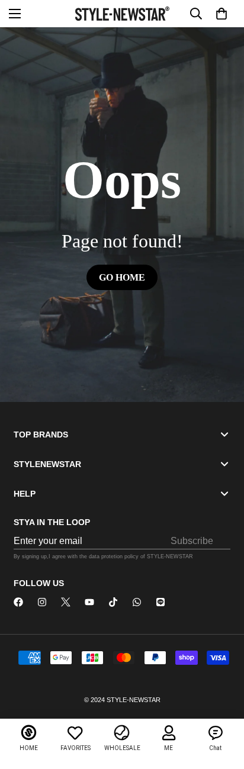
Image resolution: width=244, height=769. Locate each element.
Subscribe (192, 541)
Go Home (122, 277)
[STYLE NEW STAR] (122, 13)
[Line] (160, 602)
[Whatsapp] (137, 602)
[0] (221, 13)
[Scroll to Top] (223, 706)
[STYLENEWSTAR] (18, 602)
